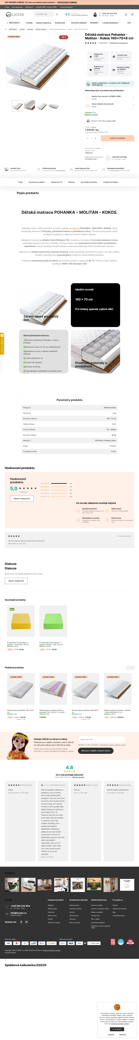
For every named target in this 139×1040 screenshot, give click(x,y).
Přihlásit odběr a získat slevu (96, 751)
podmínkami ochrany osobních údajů (112, 745)
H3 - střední (111, 429)
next (132, 667)
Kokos (113, 440)
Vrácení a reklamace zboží (100, 909)
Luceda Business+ (66, 7)
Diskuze (71, 182)
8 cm (114, 424)
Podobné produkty (110, 182)
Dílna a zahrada (74, 922)
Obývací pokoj (74, 905)
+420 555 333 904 (119, 157)
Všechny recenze (78, 777)
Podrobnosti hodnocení (119, 43)
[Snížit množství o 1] (87, 138)
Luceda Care (95, 915)
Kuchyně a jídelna (75, 909)
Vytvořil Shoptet (10, 952)
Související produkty (89, 182)
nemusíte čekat (115, 170)
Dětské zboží (52, 909)
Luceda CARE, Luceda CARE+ (46, 7)
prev (128, 667)
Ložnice (72, 912)
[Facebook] (21, 922)
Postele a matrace (54, 922)
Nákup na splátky (97, 912)
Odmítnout (122, 1034)
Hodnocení (29, 7)
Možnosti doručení (91, 114)
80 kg (114, 435)
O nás (7, 7)
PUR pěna (99, 440)
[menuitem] (14, 23)
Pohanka (107, 440)
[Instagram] (26, 922)
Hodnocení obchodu (120, 909)
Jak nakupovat (17, 7)
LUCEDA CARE (111, 121)
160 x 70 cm (111, 419)
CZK (128, 7)
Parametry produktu (37, 182)
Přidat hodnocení (22, 499)
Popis (20, 182)
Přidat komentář (16, 581)
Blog (114, 912)
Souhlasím (118, 1029)
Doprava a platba (97, 905)
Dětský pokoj (73, 915)
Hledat (57, 15)
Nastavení (111, 1034)
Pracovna (72, 919)
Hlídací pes (89, 152)
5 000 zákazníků (60, 170)
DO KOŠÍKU (120, 138)
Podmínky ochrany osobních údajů (100, 927)
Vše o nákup (95, 919)
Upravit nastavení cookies (52, 950)
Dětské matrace (110, 408)
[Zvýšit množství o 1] (95, 138)
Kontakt (115, 905)
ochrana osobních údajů (120, 1024)
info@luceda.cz (19, 913)
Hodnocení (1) (56, 182)
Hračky (50, 919)
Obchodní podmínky (98, 922)
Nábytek (51, 905)
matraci (75, 228)
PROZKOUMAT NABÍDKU (67, 2)
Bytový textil (52, 915)
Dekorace (51, 912)
